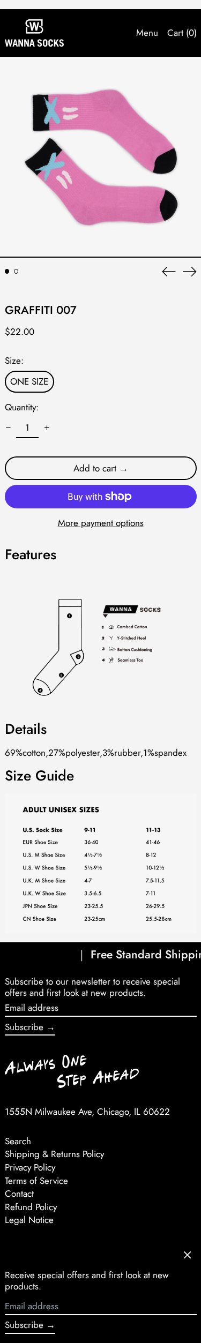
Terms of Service (36, 1180)
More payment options (101, 522)
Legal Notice (29, 1219)
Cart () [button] (182, 32)
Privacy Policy (30, 1167)
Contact (19, 1193)
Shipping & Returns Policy (54, 1153)
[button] (100, 157)
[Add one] (47, 428)
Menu (147, 32)
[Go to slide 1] (7, 271)
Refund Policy (31, 1207)
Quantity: (22, 407)
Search (18, 1141)
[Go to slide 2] (16, 271)
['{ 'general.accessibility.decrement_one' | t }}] (8, 428)
